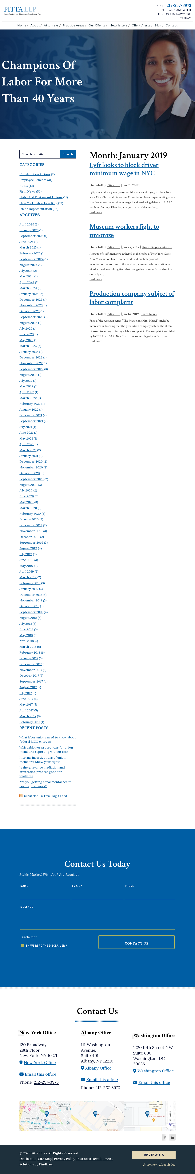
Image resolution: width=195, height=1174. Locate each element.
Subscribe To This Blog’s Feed (45, 796)
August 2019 (28, 548)
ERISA (23, 186)
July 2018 (25, 623)
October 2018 (29, 606)
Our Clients (97, 25)
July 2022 (25, 380)
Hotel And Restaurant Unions (40, 197)
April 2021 (26, 444)
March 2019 (28, 577)
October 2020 (29, 473)
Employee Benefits (32, 180)
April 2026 (26, 224)
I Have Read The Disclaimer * (46, 945)
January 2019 (28, 589)
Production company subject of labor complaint (132, 297)
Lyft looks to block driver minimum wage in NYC (124, 169)
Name (24, 886)
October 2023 (29, 311)
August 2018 (28, 618)
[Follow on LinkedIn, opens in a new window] (172, 1137)
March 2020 (28, 508)
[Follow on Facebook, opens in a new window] (165, 1137)
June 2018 (26, 629)
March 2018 (27, 646)
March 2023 (28, 346)
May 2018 (26, 635)
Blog (158, 25)
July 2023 (25, 328)
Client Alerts (141, 25)
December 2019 (30, 525)
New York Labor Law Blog (38, 203)
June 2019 (26, 560)
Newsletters (118, 25)
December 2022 (30, 357)
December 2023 (30, 299)
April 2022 (26, 392)
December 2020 (31, 461)
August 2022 (28, 375)
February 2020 (30, 513)
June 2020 (26, 496)
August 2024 (28, 265)
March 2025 (28, 247)
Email (77, 886)
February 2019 (29, 583)
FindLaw (46, 1164)
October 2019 (29, 537)
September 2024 (31, 259)
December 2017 (30, 664)
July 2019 (25, 554)
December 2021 (30, 415)
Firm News (149, 314)
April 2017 (26, 710)
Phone (129, 886)
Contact (171, 25)
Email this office (40, 1074)
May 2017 (26, 704)
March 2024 (28, 288)
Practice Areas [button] (74, 25)
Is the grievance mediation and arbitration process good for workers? (42, 771)
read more (96, 212)
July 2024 (26, 270)
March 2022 (28, 398)
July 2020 (26, 490)
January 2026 (28, 230)
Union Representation (157, 247)
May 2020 (26, 502)
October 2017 (29, 675)
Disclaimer (28, 937)
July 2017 (25, 693)
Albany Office (98, 1068)
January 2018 (28, 658)
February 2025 (29, 253)
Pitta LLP (113, 185)
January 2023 (28, 352)
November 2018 (30, 600)
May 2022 (26, 386)
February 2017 (29, 722)
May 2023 (26, 340)
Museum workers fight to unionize (124, 230)
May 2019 (26, 566)
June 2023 (26, 334)
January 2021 (28, 456)
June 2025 (26, 242)
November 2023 (31, 305)
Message (26, 907)
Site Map (45, 1159)
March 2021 (27, 450)
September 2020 (31, 479)
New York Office (40, 1062)
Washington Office (155, 1071)
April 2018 (26, 641)
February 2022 (30, 403)
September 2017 (31, 681)
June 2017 (26, 699)
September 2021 (31, 421)
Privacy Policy (64, 1159)
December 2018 (30, 595)
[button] (189, 1144)
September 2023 (31, 317)
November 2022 (31, 363)
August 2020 (28, 485)
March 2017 (27, 716)
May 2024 (26, 276)
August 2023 (28, 323)
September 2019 (31, 542)
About (35, 25)
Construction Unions (34, 174)
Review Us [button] (154, 1154)
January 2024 (29, 294)
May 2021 (26, 438)
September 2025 (31, 236)
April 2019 (26, 571)
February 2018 (29, 652)
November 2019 (30, 531)
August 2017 (28, 687)
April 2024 (26, 282)
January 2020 (29, 519)
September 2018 (31, 612)
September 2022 (31, 369)
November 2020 (31, 467)
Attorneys (51, 25)
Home (21, 25)
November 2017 (30, 670)
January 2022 (28, 409)
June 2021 (26, 432)
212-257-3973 (179, 5)
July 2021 (25, 427)
